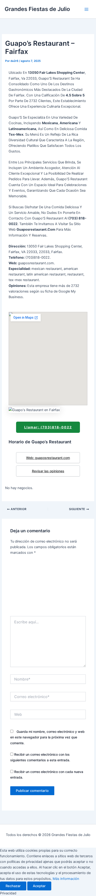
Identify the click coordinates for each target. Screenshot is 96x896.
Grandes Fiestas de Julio (37, 9)
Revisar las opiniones (48, 471)
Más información (66, 879)
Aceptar (39, 886)
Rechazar (13, 886)
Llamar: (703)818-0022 (48, 427)
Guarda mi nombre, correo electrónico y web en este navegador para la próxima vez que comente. (47, 737)
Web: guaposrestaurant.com (48, 458)
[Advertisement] (48, 587)
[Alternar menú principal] (86, 9)
